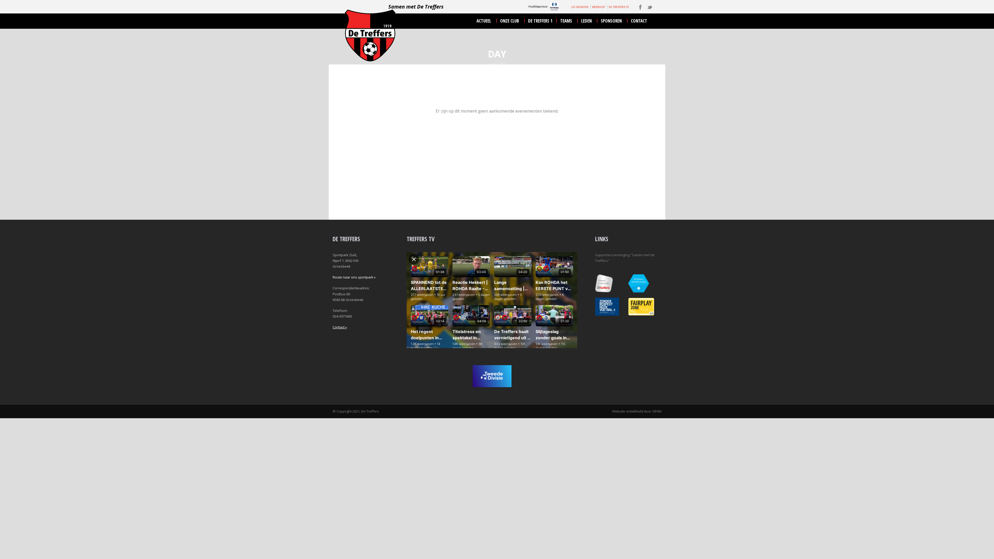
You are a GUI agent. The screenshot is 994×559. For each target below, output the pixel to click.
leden (586, 21)
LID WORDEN (579, 7)
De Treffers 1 (540, 21)
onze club (509, 21)
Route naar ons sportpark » (354, 277)
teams (566, 21)
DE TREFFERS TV (619, 7)
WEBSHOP (598, 7)
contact (639, 21)
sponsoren (611, 21)
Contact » (340, 327)
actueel (484, 21)
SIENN (656, 411)
